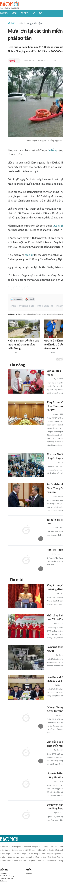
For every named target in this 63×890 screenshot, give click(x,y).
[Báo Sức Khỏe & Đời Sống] (49, 813)
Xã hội (11, 23)
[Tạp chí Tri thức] (49, 528)
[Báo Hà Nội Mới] (50, 594)
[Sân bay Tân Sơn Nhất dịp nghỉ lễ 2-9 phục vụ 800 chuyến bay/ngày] (26, 465)
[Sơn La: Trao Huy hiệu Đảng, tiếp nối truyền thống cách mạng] (26, 381)
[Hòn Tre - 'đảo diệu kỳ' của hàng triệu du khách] (26, 560)
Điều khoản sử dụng (7, 876)
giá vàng (44, 847)
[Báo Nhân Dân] (49, 379)
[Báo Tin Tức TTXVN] (10, 353)
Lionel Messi (6, 861)
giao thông (33, 854)
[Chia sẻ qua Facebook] (10, 288)
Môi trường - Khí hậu (30, 23)
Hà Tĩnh (31, 299)
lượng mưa (23, 306)
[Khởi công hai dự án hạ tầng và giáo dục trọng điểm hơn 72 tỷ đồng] (26, 626)
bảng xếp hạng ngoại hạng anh (20, 857)
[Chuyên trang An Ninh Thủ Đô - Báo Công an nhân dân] (12, 60)
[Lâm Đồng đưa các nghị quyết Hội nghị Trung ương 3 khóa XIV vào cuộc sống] (26, 687)
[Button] (17, 60)
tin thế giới (51, 861)
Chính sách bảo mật (6, 878)
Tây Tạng (5, 850)
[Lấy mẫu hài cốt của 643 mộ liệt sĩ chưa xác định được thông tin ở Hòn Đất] (26, 784)
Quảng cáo (3, 881)
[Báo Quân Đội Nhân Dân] (50, 715)
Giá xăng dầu (16, 847)
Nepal (24, 854)
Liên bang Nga (16, 850)
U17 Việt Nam (30, 850)
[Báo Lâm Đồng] (50, 685)
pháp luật (42, 850)
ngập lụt (29, 255)
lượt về (32, 861)
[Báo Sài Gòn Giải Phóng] (46, 353)
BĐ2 (32, 306)
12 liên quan (43, 61)
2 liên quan (56, 554)
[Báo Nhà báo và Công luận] (50, 655)
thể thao (53, 847)
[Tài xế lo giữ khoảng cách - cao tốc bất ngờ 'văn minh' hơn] (26, 530)
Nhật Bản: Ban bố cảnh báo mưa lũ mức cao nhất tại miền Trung (23, 344)
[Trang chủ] (9, 5)
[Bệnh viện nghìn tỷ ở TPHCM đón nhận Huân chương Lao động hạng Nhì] (26, 815)
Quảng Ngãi (18, 299)
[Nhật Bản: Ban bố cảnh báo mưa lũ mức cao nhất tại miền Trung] (24, 329)
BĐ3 (39, 306)
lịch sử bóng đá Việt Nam (51, 854)
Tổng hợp (29, 873)
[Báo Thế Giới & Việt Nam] (49, 497)
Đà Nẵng (52, 150)
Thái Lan (41, 861)
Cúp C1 (37, 857)
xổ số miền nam (20, 861)
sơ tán (13, 306)
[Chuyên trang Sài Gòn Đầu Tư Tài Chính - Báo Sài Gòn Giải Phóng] (51, 462)
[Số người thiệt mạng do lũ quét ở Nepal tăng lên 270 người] (26, 657)
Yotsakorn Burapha (31, 847)
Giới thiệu (3, 873)
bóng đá (5, 847)
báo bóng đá (6, 854)
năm (3, 857)
